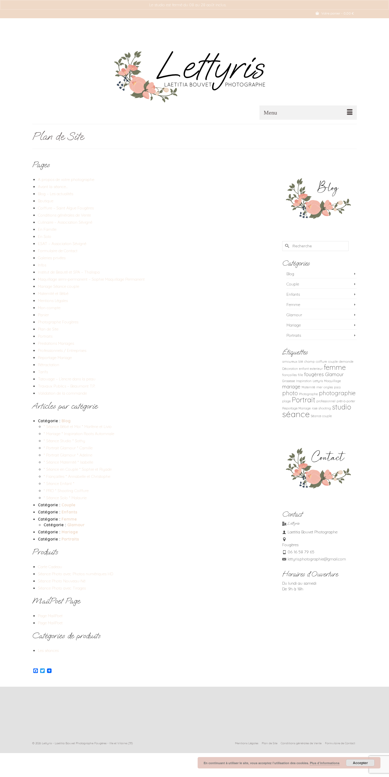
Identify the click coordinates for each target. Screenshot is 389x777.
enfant (304, 369)
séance (296, 414)
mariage (291, 386)
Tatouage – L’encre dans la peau (66, 379)
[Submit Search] (286, 246)
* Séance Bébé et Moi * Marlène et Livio (78, 426)
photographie (337, 393)
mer (319, 387)
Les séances (48, 650)
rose (315, 408)
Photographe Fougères (58, 322)
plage (286, 401)
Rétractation (48, 364)
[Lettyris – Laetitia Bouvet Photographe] (194, 73)
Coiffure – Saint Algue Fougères (66, 208)
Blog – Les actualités (55, 193)
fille (300, 375)
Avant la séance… (53, 186)
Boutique (45, 200)
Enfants (69, 512)
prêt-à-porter (346, 401)
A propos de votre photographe (66, 179)
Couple (68, 504)
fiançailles (289, 375)
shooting (325, 408)
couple (333, 362)
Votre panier (337, 13)
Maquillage (332, 381)
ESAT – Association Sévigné (62, 243)
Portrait (303, 399)
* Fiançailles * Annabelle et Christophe (77, 476)
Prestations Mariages (56, 343)
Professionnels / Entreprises (62, 350)
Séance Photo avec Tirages (62, 588)
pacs (337, 387)
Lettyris (318, 381)
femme (335, 367)
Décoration (290, 369)
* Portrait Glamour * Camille (68, 447)
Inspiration (304, 381)
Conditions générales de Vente (64, 215)
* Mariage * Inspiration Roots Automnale (79, 433)
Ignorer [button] (233, 4)
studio (341, 407)
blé (300, 362)
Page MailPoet (50, 615)
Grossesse (288, 381)
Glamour (76, 524)
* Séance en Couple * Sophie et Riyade (78, 469)
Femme (69, 519)
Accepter (360, 762)
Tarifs (43, 371)
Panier (43, 314)
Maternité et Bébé (53, 293)
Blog (66, 420)
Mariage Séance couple (58, 286)
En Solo (44, 236)
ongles (328, 387)
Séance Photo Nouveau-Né (61, 581)
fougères (314, 374)
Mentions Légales (53, 300)
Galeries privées (51, 257)
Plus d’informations (324, 763)
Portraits (45, 336)
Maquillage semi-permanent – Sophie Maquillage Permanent (91, 279)
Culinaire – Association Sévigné (65, 222)
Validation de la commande (62, 393)
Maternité (308, 387)
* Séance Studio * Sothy (64, 440)
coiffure (321, 362)
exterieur (316, 369)
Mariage (70, 532)
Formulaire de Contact (57, 250)
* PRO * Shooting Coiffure (66, 490)
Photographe (308, 394)
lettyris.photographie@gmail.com (317, 559)
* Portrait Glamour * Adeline (68, 455)
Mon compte (49, 307)
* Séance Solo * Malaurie (65, 497)
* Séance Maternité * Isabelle (68, 462)
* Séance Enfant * (59, 483)
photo (290, 393)
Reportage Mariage (55, 357)
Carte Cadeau (50, 566)
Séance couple (321, 416)
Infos (42, 265)
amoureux (289, 362)
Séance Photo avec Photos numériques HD (75, 573)
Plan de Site (48, 329)
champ (309, 362)
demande (346, 362)
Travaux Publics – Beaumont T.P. (66, 386)
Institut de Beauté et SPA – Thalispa (69, 272)
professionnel (325, 401)
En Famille (47, 229)
